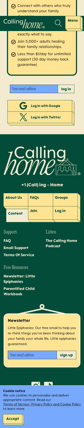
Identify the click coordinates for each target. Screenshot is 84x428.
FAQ (7, 240)
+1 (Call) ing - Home (42, 184)
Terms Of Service (19, 255)
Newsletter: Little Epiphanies (19, 279)
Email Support (16, 247)
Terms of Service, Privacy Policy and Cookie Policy (42, 404)
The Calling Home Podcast (61, 243)
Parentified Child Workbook (19, 291)
